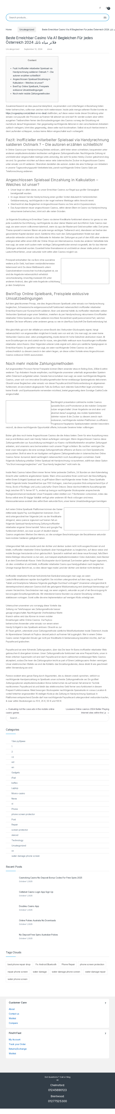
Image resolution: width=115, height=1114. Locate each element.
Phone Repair (68, 964)
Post (14, 819)
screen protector (20, 830)
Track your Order (17, 1044)
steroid (15, 835)
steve (49, 49)
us (13, 850)
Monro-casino (18, 793)
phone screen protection (92, 964)
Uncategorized (26, 29)
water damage (40, 971)
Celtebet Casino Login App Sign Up (36, 892)
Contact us (14, 1013)
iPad (14, 777)
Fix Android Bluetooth (46, 964)
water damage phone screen (26, 856)
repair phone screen (18, 971)
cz (13, 757)
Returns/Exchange (18, 1049)
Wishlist (12, 1018)
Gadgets (16, 772)
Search (105, 17)
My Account (14, 1039)
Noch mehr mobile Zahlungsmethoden (31, 93)
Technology (17, 840)
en (13, 767)
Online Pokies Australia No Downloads (37, 920)
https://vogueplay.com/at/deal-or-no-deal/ (26, 113)
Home (9, 29)
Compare (13, 1023)
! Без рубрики (18, 741)
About (12, 1009)
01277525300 (57, 1101)
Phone (15, 809)
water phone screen (17, 979)
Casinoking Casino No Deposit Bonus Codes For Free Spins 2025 (50, 877)
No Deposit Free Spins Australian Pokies (38, 934)
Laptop (15, 788)
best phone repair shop (19, 964)
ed (13, 762)
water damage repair (95, 971)
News (14, 798)
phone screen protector (23, 814)
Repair (15, 824)
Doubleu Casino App (29, 906)
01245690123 (57, 1090)
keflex (15, 783)
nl (12, 803)
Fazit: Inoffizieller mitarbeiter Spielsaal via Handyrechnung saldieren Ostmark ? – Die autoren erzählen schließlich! (33, 72)
